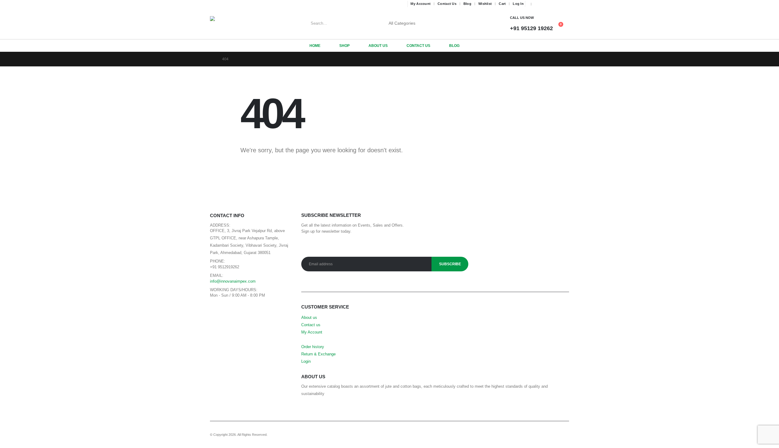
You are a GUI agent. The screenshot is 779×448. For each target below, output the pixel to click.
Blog (467, 3)
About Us (378, 46)
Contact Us (447, 3)
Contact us (310, 325)
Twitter (230, 310)
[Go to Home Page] (212, 59)
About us (309, 318)
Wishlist (485, 3)
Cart (502, 3)
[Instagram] (556, 4)
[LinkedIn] (565, 4)
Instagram (243, 310)
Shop (344, 46)
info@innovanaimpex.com (233, 281)
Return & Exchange (318, 354)
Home (314, 46)
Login (306, 361)
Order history (312, 347)
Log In (518, 3)
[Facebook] (539, 4)
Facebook (216, 310)
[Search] (431, 23)
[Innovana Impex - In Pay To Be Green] (225, 23)
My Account (420, 3)
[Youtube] (547, 4)
